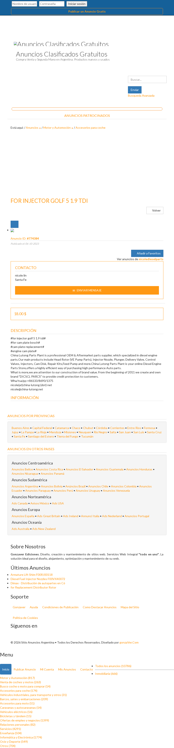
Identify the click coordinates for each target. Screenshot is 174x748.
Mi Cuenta (47, 669)
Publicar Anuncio (25, 669)
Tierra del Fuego (67, 436)
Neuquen (85, 432)
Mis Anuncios (67, 669)
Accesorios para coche (90, 127)
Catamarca (62, 428)
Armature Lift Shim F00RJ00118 (32, 574)
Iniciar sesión (77, 4)
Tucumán (87, 436)
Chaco (76, 428)
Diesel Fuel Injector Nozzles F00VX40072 (38, 579)
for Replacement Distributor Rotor (33, 587)
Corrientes (117, 428)
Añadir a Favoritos (148, 253)
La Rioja (41, 432)
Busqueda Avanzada (141, 95)
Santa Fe (19, 436)
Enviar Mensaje (89, 290)
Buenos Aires (20, 428)
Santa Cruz (154, 432)
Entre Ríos (134, 428)
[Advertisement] (87, 163)
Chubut (88, 428)
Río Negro (100, 432)
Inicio (5, 669)
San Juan (125, 432)
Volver (156, 210)
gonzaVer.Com (129, 642)
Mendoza (55, 432)
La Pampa (27, 432)
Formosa (149, 428)
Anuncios (32, 127)
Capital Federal (42, 428)
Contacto (86, 669)
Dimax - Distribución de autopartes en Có (38, 583)
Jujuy (15, 432)
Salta (113, 432)
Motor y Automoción (57, 127)
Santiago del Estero (41, 436)
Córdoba (101, 428)
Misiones (70, 432)
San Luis (138, 432)
